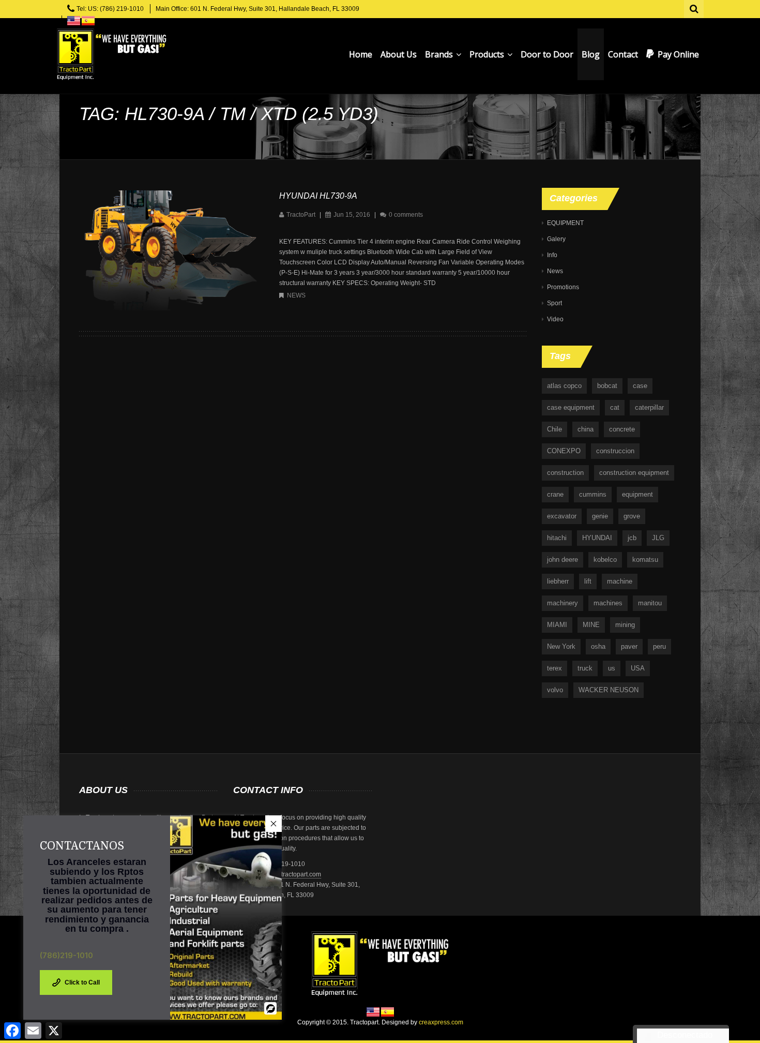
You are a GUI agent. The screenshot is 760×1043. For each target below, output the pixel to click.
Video (555, 319)
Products (487, 54)
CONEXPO (564, 451)
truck (584, 668)
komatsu (645, 559)
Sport (554, 303)
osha (598, 646)
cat (614, 407)
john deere (562, 559)
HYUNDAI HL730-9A (318, 195)
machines (608, 603)
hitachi (557, 538)
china (585, 429)
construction (565, 472)
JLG (658, 538)
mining (625, 625)
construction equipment (634, 472)
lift (587, 581)
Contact (623, 54)
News (296, 295)
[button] (273, 823)
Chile (554, 429)
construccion (615, 451)
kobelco (605, 559)
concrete (622, 429)
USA (638, 668)
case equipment (571, 407)
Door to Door (547, 54)
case (640, 386)
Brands (440, 54)
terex (554, 668)
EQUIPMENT (565, 223)
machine (619, 581)
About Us (399, 54)
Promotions (563, 287)
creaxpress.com (441, 1022)
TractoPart (300, 214)
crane (555, 494)
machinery (562, 603)
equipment (637, 494)
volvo (555, 690)
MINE (591, 625)
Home (360, 54)
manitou (650, 603)
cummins (592, 494)
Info (552, 255)
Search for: (694, 8)
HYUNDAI (597, 538)
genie (600, 516)
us (611, 668)
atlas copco (564, 386)
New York (561, 646)
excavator (561, 516)
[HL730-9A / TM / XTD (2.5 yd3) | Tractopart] (111, 54)
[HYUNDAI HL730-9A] (169, 250)
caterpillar (649, 407)
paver (629, 646)
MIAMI (557, 625)
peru (659, 646)
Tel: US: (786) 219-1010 (110, 8)
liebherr (558, 581)
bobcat (607, 386)
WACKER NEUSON (609, 690)
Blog (591, 54)
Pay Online (678, 54)
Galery (556, 239)
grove (632, 516)
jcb (632, 538)
